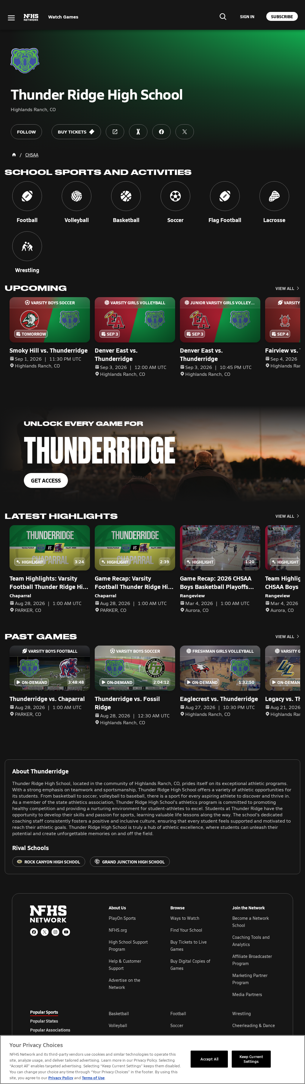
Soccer (176, 1025)
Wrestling (241, 1013)
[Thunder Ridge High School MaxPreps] (138, 131)
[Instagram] (55, 932)
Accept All (209, 1059)
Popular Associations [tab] (50, 1030)
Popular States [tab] (44, 1021)
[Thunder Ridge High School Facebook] (161, 131)
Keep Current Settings (251, 1059)
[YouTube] (66, 932)
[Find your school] (222, 16)
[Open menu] (11, 18)
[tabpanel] (192, 1025)
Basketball (119, 1013)
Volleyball (118, 1025)
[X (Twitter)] (45, 932)
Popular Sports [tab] (44, 1012)
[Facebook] (34, 932)
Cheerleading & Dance (253, 1025)
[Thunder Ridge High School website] (115, 131)
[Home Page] (14, 154)
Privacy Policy (60, 1077)
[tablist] (60, 1021)
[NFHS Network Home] (31, 17)
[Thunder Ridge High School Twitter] (184, 131)
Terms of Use (93, 1077)
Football (178, 1013)
